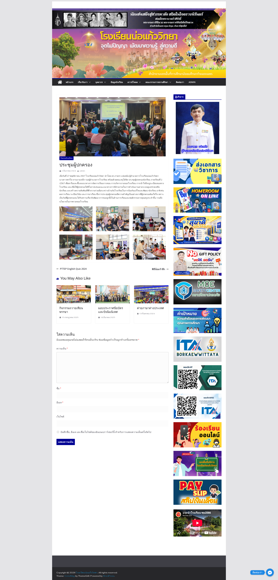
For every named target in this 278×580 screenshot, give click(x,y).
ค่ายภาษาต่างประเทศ (150, 308)
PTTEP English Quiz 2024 (73, 268)
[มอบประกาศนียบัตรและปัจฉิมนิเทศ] (112, 287)
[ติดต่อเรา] (270, 572)
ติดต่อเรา (180, 82)
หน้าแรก (69, 82)
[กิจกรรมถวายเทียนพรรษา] (73, 287)
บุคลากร (99, 82)
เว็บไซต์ (60, 416)
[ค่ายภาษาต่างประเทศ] (151, 287)
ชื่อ (58, 388)
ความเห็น (62, 348)
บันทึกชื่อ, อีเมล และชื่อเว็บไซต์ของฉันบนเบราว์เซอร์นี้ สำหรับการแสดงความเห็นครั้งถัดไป (106, 432)
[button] (89, 82)
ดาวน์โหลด (133, 82)
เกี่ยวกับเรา (83, 82)
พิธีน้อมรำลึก (158, 269)
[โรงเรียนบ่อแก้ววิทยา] (59, 82)
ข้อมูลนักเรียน (117, 82)
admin (82, 171)
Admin (192, 82)
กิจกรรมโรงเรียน (66, 158)
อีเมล (59, 402)
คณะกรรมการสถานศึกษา (157, 82)
